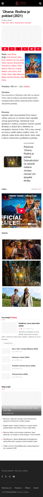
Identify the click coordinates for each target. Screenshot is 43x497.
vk (21, 329)
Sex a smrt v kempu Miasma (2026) (25, 349)
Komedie (28, 23)
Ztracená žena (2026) (20, 374)
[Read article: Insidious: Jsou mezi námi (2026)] (10, 327)
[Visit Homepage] (21, 3)
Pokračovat (9, 343)
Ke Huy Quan (19, 60)
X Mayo (14, 65)
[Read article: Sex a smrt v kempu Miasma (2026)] (6, 351)
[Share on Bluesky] (18, 49)
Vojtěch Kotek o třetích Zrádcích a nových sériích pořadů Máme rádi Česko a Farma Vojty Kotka (20, 426)
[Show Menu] (3, 3)
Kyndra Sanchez (13, 77)
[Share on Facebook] (5, 49)
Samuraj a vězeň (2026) (20, 357)
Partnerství (18, 488)
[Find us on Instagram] (10, 476)
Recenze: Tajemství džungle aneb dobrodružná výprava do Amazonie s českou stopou (19, 420)
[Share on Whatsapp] (25, 49)
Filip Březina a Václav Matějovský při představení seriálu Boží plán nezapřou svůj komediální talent (20, 440)
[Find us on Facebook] (2, 476)
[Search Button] (40, 3)
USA (3, 23)
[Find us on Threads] (6, 476)
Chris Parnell (12, 57)
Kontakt (36, 488)
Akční (12, 23)
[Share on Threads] (12, 49)
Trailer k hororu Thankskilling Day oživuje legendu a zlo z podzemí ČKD (21, 447)
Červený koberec (11, 492)
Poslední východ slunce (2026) (23, 366)
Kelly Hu (11, 68)
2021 (7, 23)
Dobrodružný (19, 23)
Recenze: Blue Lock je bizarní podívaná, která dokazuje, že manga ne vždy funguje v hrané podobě (21, 433)
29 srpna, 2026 (17, 351)
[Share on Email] (32, 49)
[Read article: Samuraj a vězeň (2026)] (6, 359)
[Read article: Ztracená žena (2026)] (6, 376)
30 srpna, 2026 (28, 329)
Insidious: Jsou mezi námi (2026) (29, 324)
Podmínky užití (6, 488)
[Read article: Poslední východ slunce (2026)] (6, 368)
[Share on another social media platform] (38, 49)
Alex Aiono (12, 71)
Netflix (26, 86)
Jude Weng (11, 54)
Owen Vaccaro (7, 63)
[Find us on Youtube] (14, 476)
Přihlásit (27, 488)
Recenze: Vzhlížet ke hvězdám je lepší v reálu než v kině (20, 409)
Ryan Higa (12, 74)
